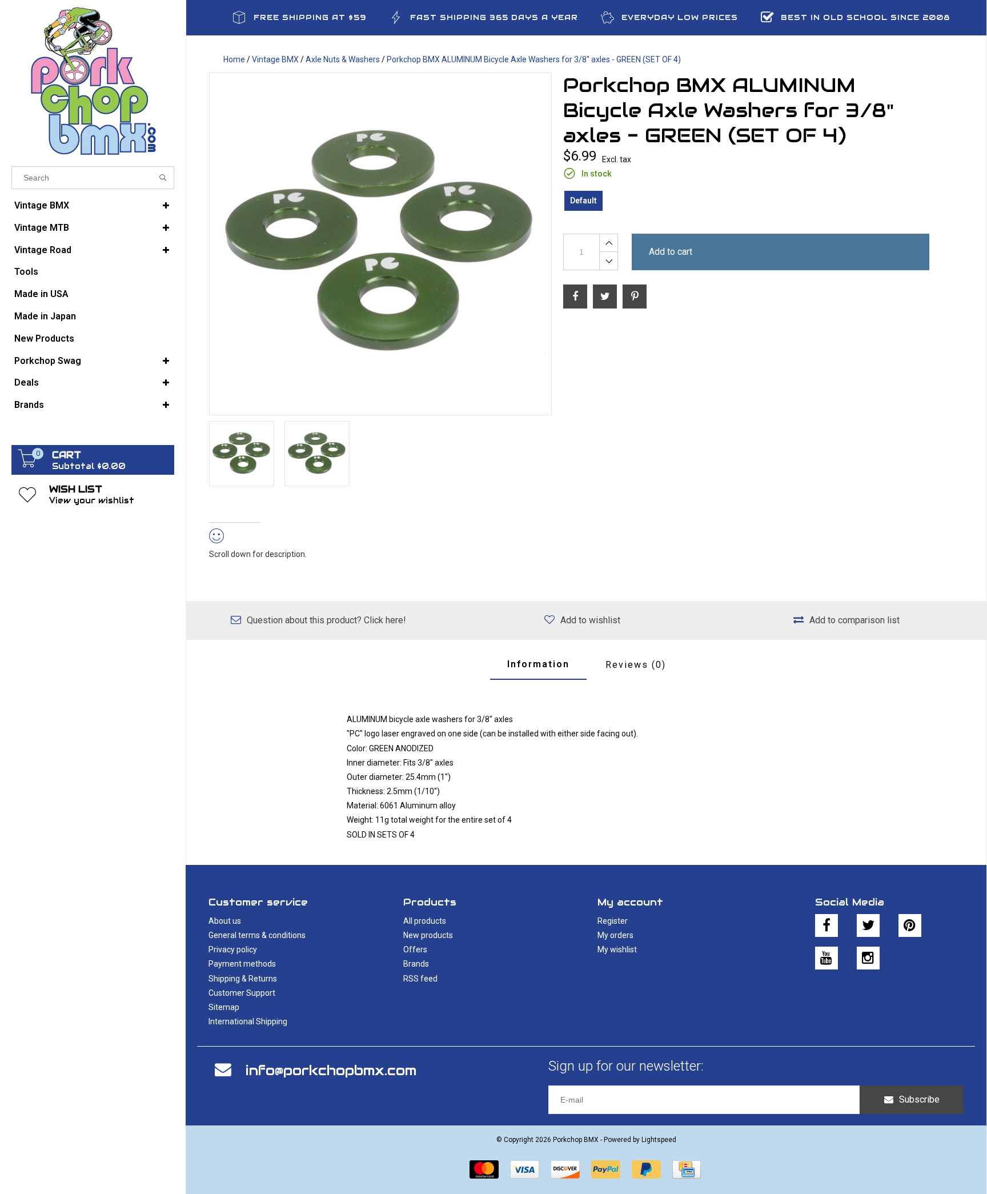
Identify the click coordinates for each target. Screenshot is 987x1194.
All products (424, 920)
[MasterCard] (484, 1169)
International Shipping (247, 1021)
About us (224, 920)
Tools (26, 271)
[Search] (163, 177)
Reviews (635, 664)
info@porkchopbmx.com (331, 1070)
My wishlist (617, 949)
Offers (415, 949)
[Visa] (524, 1169)
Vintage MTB (41, 227)
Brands (29, 404)
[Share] (575, 296)
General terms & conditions (257, 935)
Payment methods (242, 963)
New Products (44, 338)
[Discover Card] (565, 1169)
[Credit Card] (686, 1169)
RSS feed (420, 978)
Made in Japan (45, 316)
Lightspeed (658, 1140)
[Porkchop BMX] (93, 80)
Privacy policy (232, 949)
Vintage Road (42, 250)
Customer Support (241, 992)
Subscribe (919, 1099)
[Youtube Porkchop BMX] (826, 958)
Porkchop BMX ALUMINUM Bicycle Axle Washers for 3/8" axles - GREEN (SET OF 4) (534, 59)
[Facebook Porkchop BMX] (826, 925)
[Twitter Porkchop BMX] (868, 925)
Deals (26, 382)
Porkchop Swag (47, 360)
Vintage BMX (41, 205)
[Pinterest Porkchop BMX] (909, 925)
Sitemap (223, 1007)
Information (538, 664)
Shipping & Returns (242, 978)
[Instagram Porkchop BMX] (868, 958)
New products (428, 935)
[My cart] (27, 464)
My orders (615, 935)
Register (612, 920)
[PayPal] (605, 1169)
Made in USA (41, 294)
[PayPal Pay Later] (646, 1169)
